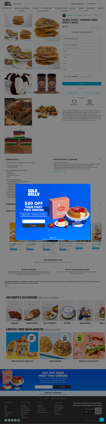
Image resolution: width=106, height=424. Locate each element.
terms (63, 239)
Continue (33, 225)
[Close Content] (88, 185)
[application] (102, 420)
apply (59, 239)
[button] (53, 212)
